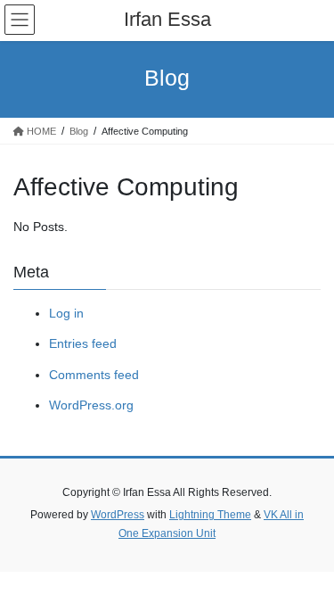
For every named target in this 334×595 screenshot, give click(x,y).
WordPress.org (91, 405)
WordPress (117, 514)
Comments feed (94, 375)
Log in (66, 313)
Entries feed (83, 343)
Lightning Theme (210, 514)
